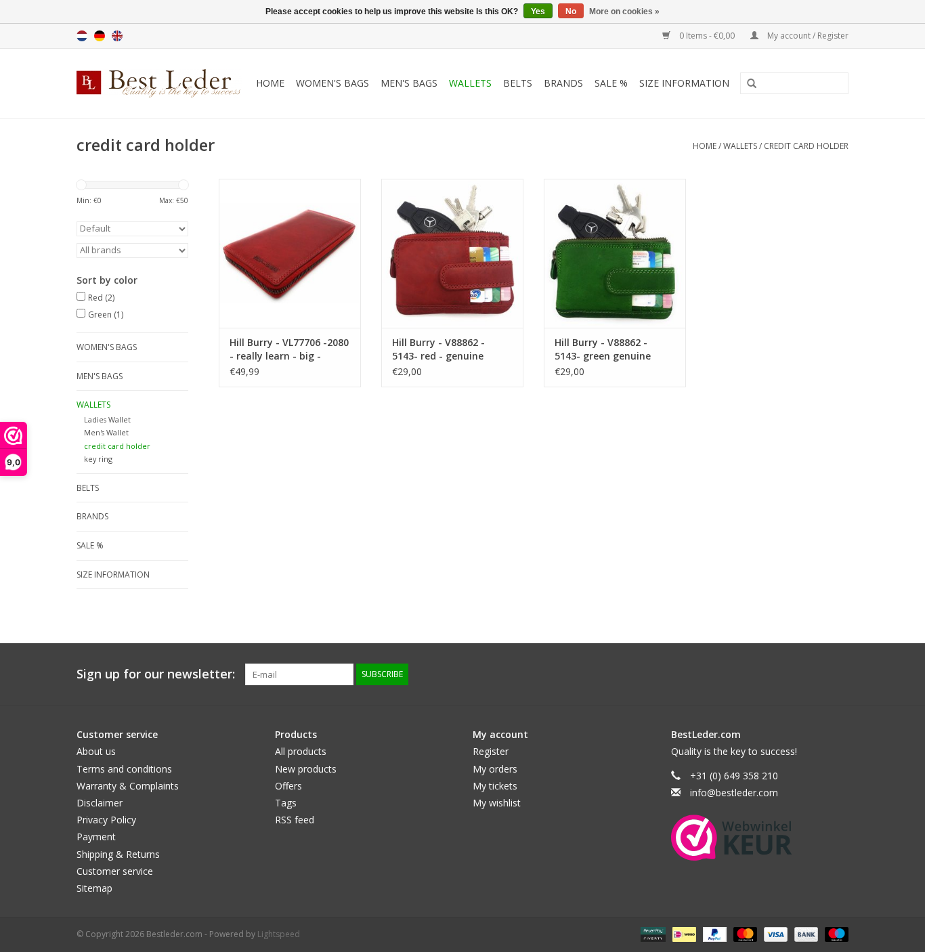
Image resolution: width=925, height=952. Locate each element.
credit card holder (806, 146)
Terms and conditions (124, 768)
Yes (538, 11)
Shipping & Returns (118, 854)
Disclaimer (100, 802)
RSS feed (294, 819)
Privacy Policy (106, 819)
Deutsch (99, 35)
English (117, 35)
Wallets (470, 83)
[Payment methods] (652, 933)
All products (300, 751)
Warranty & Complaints (128, 785)
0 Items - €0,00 (707, 35)
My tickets (495, 785)
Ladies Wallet (107, 419)
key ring (98, 459)
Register (491, 751)
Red (101, 297)
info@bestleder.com (734, 792)
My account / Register (806, 35)
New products (306, 768)
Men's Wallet (106, 432)
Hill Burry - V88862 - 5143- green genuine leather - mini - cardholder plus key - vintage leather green (606, 349)
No (570, 11)
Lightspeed (278, 934)
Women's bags (332, 83)
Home (270, 83)
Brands (563, 83)
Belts (517, 83)
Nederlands (82, 35)
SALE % (611, 83)
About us (96, 751)
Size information (684, 83)
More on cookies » (624, 11)
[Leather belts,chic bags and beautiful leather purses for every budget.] (160, 83)
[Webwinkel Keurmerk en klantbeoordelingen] (731, 838)
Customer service (115, 871)
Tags (286, 802)
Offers (288, 785)
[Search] (747, 83)
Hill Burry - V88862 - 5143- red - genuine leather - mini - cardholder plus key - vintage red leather (442, 349)
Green (105, 314)
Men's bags (409, 83)
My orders (495, 768)
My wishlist (497, 802)
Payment (96, 836)
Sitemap (94, 888)
